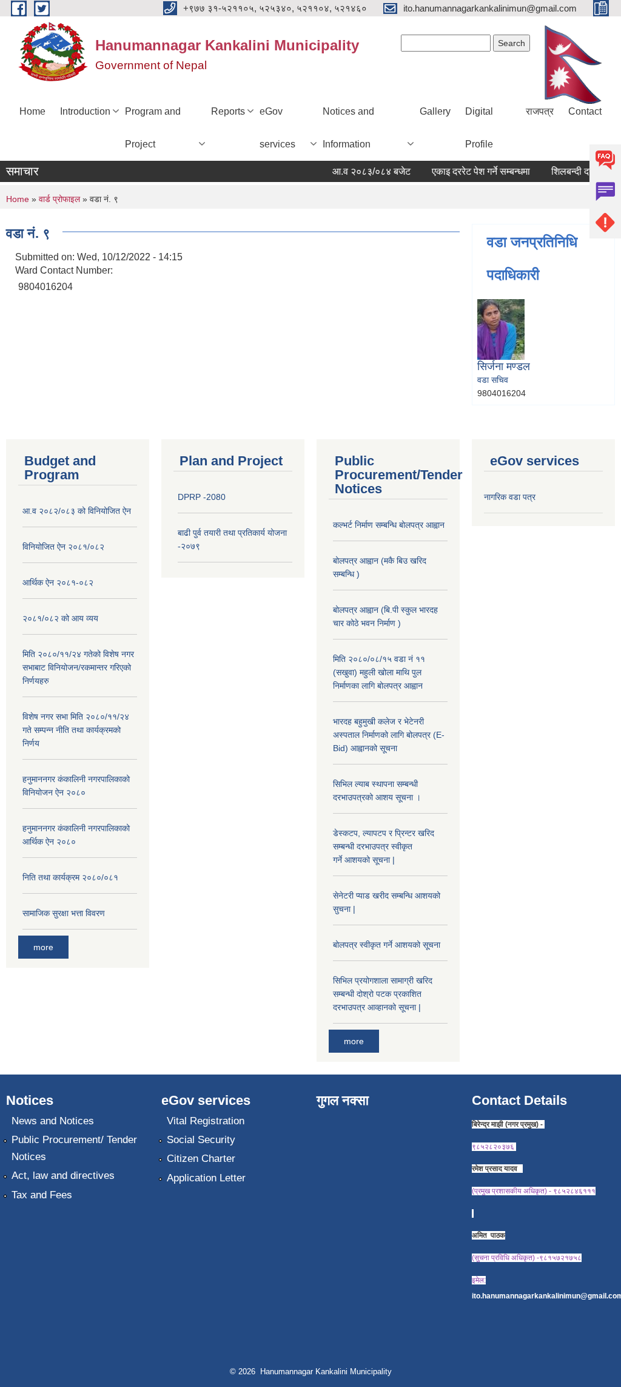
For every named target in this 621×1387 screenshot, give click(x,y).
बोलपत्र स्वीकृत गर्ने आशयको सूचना (386, 945)
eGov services (277, 127)
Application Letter (206, 1178)
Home (32, 111)
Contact (585, 111)
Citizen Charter (201, 1158)
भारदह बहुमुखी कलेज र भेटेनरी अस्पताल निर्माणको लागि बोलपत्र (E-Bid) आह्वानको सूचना (389, 735)
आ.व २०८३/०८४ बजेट (363, 171)
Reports (228, 111)
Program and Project (153, 127)
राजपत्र (540, 111)
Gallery (435, 111)
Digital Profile (479, 127)
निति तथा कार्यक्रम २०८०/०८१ (70, 877)
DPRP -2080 (202, 497)
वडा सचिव (492, 380)
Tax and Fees (42, 1195)
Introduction (85, 111)
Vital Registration (205, 1121)
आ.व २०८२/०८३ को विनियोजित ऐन (76, 511)
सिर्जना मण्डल (503, 366)
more (43, 947)
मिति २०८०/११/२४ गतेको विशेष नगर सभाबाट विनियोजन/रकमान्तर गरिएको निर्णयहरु (78, 667)
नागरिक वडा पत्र (509, 497)
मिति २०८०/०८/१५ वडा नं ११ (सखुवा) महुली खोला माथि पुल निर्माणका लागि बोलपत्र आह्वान (379, 672)
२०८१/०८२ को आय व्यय (60, 618)
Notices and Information (348, 127)
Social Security (201, 1140)
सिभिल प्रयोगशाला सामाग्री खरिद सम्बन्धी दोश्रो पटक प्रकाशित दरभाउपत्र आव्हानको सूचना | (382, 994)
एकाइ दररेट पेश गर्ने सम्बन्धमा (472, 171)
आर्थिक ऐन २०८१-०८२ (57, 582)
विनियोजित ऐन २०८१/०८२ (63, 547)
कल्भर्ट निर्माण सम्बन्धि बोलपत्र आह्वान (389, 525)
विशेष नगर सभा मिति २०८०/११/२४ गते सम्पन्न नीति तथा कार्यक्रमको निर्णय (75, 730)
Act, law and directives (63, 1175)
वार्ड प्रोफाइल (59, 199)
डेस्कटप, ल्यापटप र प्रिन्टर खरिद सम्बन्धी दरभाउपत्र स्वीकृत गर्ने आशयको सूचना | (383, 846)
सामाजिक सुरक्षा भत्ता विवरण (63, 913)
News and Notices (53, 1121)
